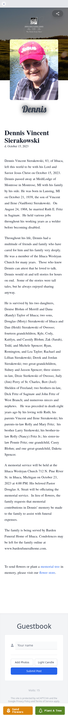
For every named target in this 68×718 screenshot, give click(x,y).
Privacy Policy (23, 701)
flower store (47, 572)
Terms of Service (44, 701)
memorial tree (50, 566)
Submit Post (34, 671)
